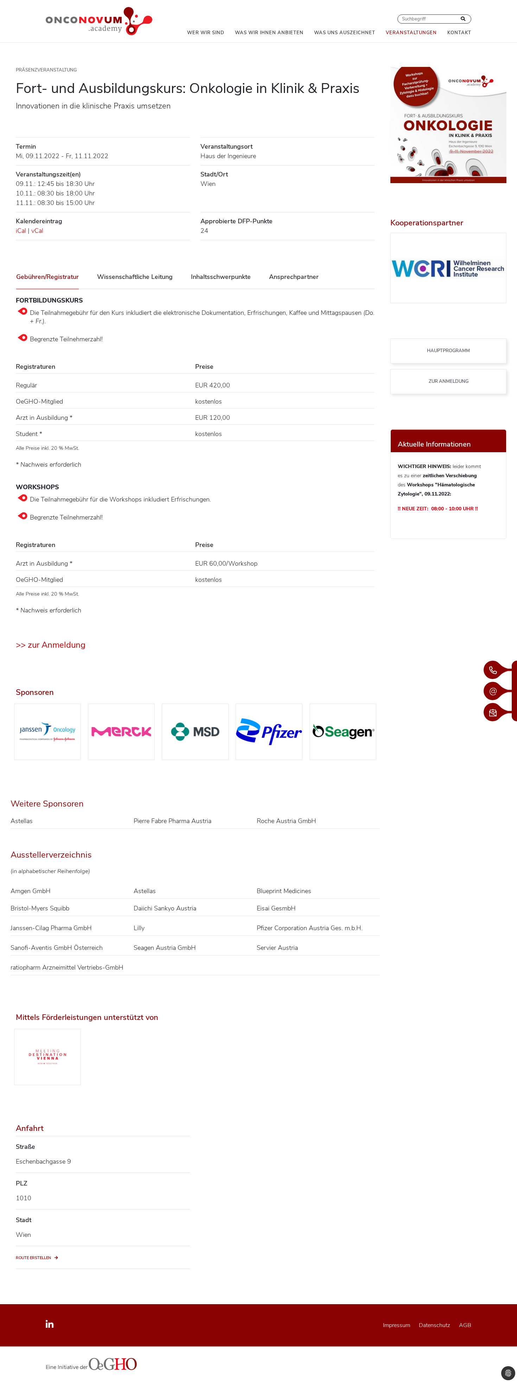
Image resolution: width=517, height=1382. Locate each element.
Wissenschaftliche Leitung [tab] (135, 277)
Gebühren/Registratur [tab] (47, 277)
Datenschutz (434, 1325)
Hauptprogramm (448, 351)
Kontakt (459, 33)
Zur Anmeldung (448, 381)
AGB (465, 1325)
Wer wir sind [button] (205, 33)
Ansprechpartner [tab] (294, 277)
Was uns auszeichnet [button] (344, 33)
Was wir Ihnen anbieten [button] (269, 33)
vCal (37, 230)
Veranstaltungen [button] (411, 33)
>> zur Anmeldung (50, 644)
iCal (21, 230)
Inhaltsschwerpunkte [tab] (221, 277)
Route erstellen (33, 1257)
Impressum (396, 1325)
